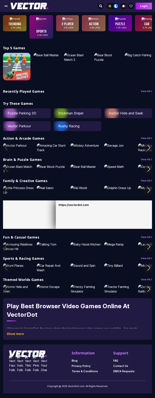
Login (143, 6)
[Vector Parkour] (18, 145)
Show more (15, 334)
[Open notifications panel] (123, 6)
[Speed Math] (119, 166)
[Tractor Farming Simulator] (119, 289)
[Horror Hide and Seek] (18, 289)
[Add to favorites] (131, 6)
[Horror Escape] (52, 287)
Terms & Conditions (85, 371)
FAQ (115, 360)
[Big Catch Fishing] (138, 55)
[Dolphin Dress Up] (119, 188)
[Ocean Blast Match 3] (77, 57)
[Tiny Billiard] (119, 265)
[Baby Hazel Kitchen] (86, 244)
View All (145, 91)
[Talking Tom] (52, 244)
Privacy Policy (81, 366)
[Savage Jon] (119, 145)
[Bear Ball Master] (47, 55)
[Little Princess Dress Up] (18, 190)
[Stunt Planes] (18, 265)
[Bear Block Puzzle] (108, 57)
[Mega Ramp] (119, 244)
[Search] (101, 6)
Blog (75, 360)
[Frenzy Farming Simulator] (86, 289)
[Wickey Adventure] (86, 145)
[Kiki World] (86, 188)
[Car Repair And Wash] (52, 267)
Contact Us (120, 366)
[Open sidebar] (6, 6)
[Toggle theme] (113, 6)
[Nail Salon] (52, 188)
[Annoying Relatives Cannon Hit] (16, 66)
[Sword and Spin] (86, 265)
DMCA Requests (124, 371)
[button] (148, 147)
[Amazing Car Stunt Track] (52, 147)
